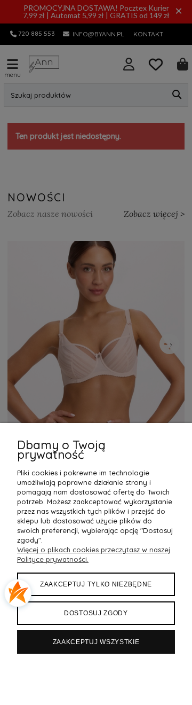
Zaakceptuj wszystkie (96, 642)
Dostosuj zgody (96, 613)
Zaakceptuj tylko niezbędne (96, 584)
